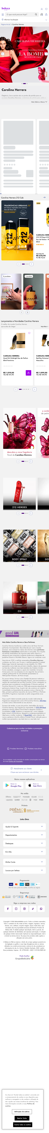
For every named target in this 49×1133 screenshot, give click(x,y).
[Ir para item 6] (30, 389)
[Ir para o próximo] (27, 312)
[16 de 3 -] (24, 634)
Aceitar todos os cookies (22, 1125)
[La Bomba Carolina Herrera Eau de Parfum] (19, 433)
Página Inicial (6, 24)
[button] (29, 333)
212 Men (43, 701)
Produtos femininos (16, 748)
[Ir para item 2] (26, 264)
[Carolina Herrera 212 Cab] (44, 197)
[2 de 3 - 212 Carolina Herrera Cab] (17, 230)
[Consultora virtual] (41, 14)
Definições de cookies (21, 1112)
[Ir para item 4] (26, 389)
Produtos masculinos (35, 748)
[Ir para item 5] (28, 389)
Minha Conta (10, 862)
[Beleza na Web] (6, 9)
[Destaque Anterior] (2, 53)
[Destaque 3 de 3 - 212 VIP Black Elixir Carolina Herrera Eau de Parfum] (24, 54)
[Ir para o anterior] (21, 312)
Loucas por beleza (12, 870)
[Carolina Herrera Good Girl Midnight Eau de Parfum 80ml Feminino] (17, 340)
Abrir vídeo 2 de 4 (33, 292)
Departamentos (11, 835)
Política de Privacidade (16, 761)
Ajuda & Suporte (11, 826)
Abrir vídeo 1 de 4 (11, 292)
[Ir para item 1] (23, 264)
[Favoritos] (46, 9)
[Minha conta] (41, 9)
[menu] (2, 14)
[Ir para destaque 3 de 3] (26, 83)
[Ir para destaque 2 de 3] (23, 83)
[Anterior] (18, 461)
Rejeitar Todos (22, 1118)
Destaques (9, 843)
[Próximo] (31, 264)
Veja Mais (44, 326)
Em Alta (8, 852)
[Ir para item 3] (27, 264)
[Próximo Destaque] (46, 53)
